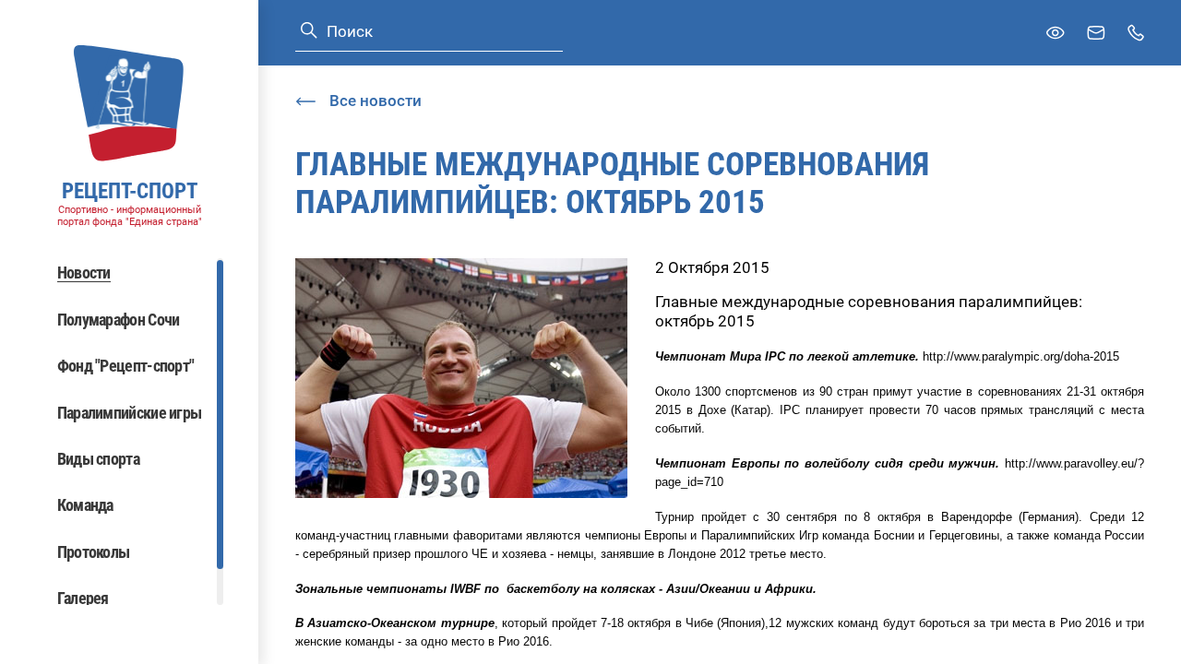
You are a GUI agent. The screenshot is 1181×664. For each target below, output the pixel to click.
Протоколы (93, 552)
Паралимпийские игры (129, 412)
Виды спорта (98, 458)
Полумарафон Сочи (118, 319)
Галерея (83, 598)
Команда (85, 505)
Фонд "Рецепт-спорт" (126, 365)
